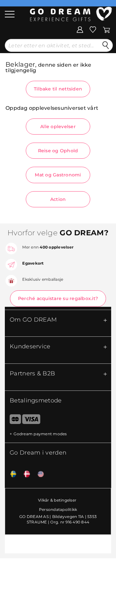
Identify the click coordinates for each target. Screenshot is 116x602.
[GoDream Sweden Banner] (11, 474)
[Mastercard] (13, 420)
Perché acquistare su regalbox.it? (58, 298)
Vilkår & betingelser (57, 500)
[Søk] (106, 45)
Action (58, 199)
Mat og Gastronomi (58, 175)
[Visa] (31, 420)
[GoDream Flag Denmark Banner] (24, 474)
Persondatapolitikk (58, 509)
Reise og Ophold (58, 151)
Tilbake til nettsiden (58, 89)
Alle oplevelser (58, 126)
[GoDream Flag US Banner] (38, 474)
